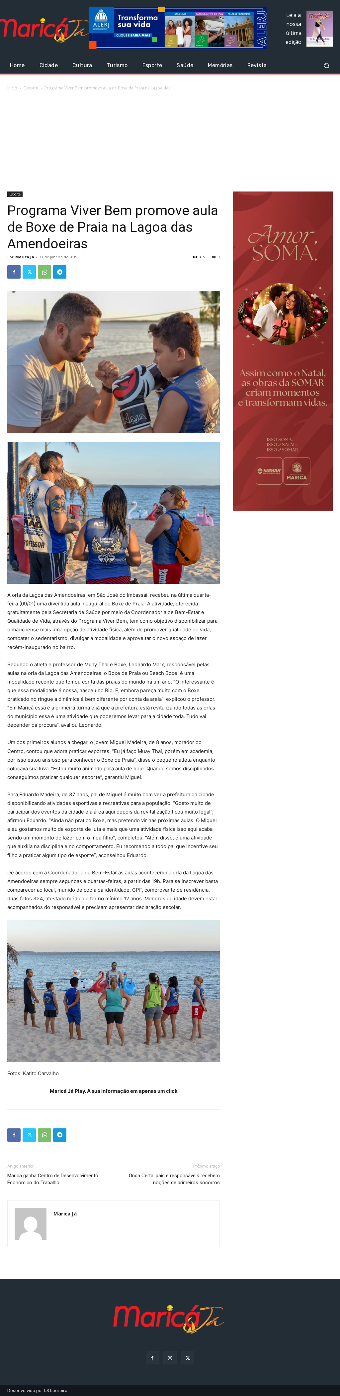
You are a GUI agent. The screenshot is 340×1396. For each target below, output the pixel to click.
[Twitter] (29, 272)
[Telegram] (59, 272)
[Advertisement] (170, 141)
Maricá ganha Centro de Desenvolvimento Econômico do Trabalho (52, 1179)
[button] (326, 65)
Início (12, 88)
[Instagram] (169, 1357)
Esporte (31, 88)
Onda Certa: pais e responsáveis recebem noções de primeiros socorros (174, 1179)
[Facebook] (14, 272)
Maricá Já (24, 256)
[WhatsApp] (44, 272)
